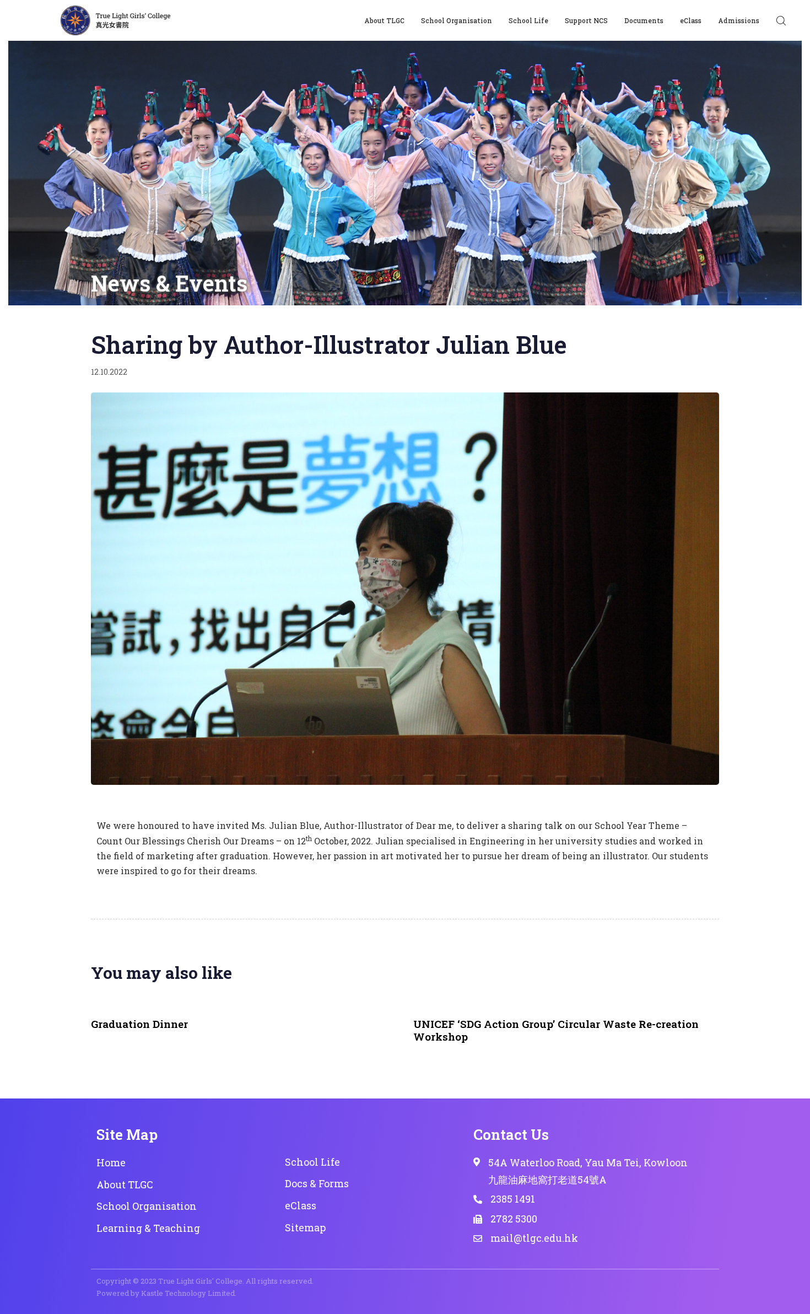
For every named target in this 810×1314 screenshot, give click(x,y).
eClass (690, 20)
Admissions (738, 20)
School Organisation (456, 20)
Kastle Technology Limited (188, 1293)
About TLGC (384, 20)
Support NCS (586, 20)
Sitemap (305, 1227)
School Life (528, 20)
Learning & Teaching (148, 1228)
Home (111, 1162)
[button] (781, 20)
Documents (643, 20)
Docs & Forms (317, 1183)
